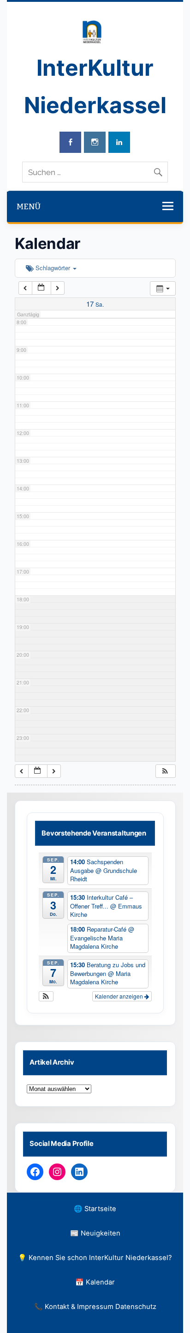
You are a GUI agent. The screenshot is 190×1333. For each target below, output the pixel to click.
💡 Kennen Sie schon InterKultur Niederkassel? (95, 1258)
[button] (165, 771)
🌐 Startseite (95, 1209)
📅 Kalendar (95, 1282)
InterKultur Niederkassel (95, 86)
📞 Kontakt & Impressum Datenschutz (95, 1307)
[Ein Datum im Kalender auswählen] (41, 288)
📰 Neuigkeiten (95, 1233)
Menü (29, 207)
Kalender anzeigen (119, 996)
